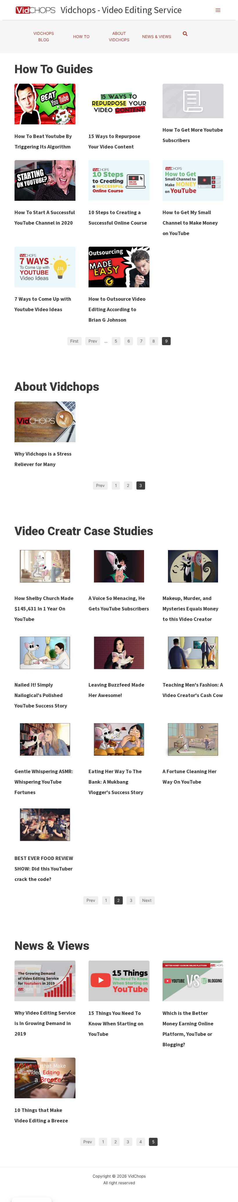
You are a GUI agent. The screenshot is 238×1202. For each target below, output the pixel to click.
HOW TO (81, 36)
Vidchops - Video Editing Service (121, 10)
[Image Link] (45, 104)
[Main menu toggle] (218, 10)
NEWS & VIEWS (156, 36)
